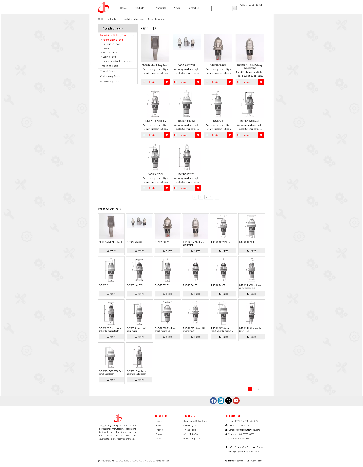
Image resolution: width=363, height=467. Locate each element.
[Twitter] (228, 400)
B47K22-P (218, 121)
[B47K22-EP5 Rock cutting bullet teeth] (251, 312)
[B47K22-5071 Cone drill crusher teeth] (195, 312)
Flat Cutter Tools (111, 44)
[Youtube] (236, 400)
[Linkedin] (221, 400)
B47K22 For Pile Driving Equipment (249, 66)
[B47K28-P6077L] (223, 269)
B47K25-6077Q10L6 (155, 121)
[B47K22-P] (218, 103)
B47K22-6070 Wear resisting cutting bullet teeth (221, 329)
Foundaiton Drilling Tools (113, 35)
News (158, 438)
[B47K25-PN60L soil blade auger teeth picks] (251, 269)
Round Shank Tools (113, 39)
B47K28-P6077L (218, 285)
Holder (106, 48)
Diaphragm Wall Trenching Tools (120, 61)
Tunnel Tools (107, 71)
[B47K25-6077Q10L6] (155, 103)
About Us (160, 425)
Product (159, 429)
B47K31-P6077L (218, 65)
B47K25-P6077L (186, 174)
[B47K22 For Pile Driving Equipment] (250, 47)
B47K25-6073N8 (186, 121)
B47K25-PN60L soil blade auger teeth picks (251, 286)
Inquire (152, 82)
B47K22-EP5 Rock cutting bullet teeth (251, 329)
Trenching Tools (109, 65)
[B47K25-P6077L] (187, 156)
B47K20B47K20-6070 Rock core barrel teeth (111, 372)
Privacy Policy (256, 460)
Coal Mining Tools (110, 76)
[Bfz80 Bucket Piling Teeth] (155, 47)
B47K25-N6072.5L (249, 121)
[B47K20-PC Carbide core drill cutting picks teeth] (111, 312)
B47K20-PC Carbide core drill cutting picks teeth (110, 329)
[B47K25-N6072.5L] (250, 103)
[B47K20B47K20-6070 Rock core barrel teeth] (111, 355)
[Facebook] (213, 400)
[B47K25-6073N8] (187, 103)
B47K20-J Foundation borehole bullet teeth (136, 372)
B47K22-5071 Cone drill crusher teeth (194, 329)
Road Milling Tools (110, 81)
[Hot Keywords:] (235, 8)
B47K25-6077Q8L (187, 65)
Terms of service (235, 460)
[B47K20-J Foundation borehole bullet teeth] (139, 355)
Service (159, 434)
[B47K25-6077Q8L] (187, 41)
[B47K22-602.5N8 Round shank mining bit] (167, 312)
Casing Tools (109, 56)
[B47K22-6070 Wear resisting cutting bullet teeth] (223, 312)
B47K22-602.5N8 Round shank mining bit (166, 329)
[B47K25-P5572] (155, 156)
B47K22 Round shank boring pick (136, 329)
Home (159, 421)
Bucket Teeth (110, 52)
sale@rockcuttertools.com (248, 429)
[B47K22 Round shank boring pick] (139, 312)
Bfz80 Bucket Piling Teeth (155, 65)
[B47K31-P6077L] (218, 47)
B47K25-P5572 (155, 174)
